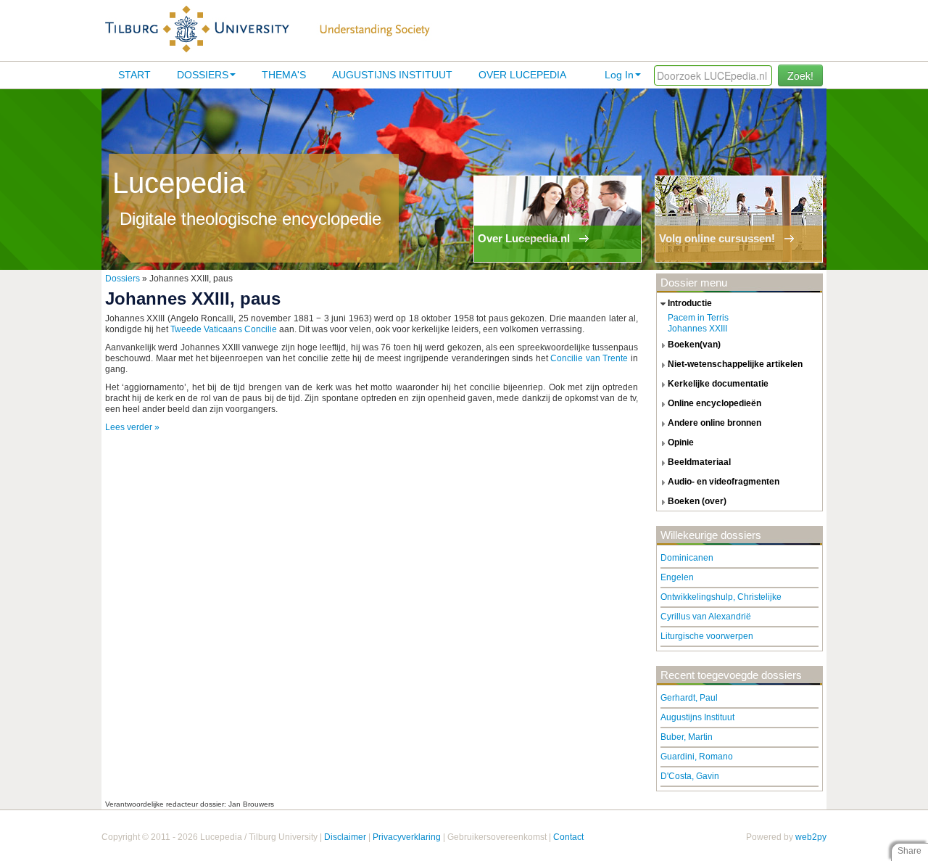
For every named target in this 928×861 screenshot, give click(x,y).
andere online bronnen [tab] (714, 423)
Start (134, 75)
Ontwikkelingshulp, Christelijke (721, 597)
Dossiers (202, 75)
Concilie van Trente (589, 358)
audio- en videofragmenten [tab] (723, 482)
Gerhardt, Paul (689, 698)
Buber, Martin (686, 737)
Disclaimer (345, 837)
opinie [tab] (681, 442)
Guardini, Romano (696, 756)
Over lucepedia (522, 75)
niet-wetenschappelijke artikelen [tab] (735, 364)
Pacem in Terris (698, 318)
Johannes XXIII (697, 329)
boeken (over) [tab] (697, 501)
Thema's (284, 75)
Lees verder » (132, 427)
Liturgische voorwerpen (706, 636)
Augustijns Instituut (392, 75)
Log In (619, 75)
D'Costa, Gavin (689, 776)
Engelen (677, 577)
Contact (568, 837)
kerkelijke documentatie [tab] (718, 384)
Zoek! (800, 75)
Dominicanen (686, 558)
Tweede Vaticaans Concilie (223, 329)
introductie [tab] (690, 303)
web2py (810, 837)
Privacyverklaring (407, 837)
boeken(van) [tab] (694, 344)
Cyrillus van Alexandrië (705, 616)
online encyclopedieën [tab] (714, 403)
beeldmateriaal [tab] (699, 462)
